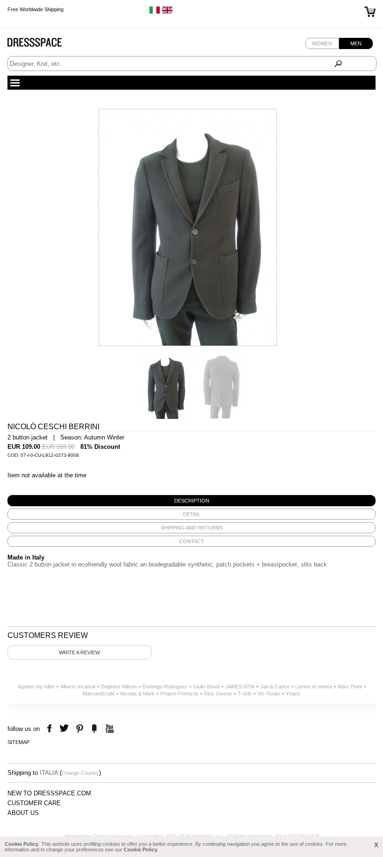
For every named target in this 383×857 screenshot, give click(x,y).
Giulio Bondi (206, 686)
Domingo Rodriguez (164, 686)
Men (356, 43)
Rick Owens (218, 693)
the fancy (94, 728)
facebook (50, 728)
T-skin (245, 693)
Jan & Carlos (275, 686)
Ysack (293, 693)
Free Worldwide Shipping (35, 9)
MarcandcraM (98, 693)
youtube (108, 728)
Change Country (80, 773)
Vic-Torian (268, 693)
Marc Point (350, 686)
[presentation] (191, 500)
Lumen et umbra (313, 686)
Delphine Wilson (119, 686)
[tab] (191, 500)
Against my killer (36, 686)
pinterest (79, 728)
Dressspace (43, 44)
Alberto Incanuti (77, 686)
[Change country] (154, 12)
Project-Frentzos (179, 693)
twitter (65, 728)
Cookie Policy (21, 844)
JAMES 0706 (240, 686)
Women (322, 43)
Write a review (79, 652)
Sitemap (18, 742)
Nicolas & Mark (137, 693)
